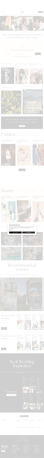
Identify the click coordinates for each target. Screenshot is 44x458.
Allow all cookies (15, 232)
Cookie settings (28, 232)
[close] (34, 225)
